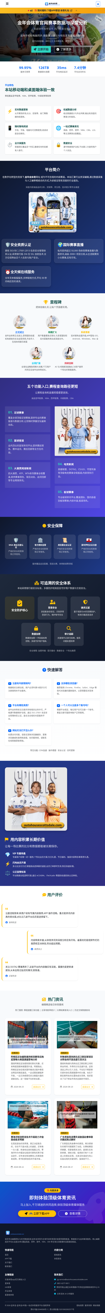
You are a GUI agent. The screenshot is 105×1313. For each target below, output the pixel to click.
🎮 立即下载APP (39, 1213)
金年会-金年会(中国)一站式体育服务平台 (27, 1305)
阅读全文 (37, 1087)
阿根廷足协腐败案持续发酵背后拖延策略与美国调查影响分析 (27, 1058)
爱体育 (7, 1283)
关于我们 (8, 1262)
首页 (6, 1255)
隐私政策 (80, 1305)
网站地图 (96, 1305)
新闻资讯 (64, 1053)
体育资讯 (15, 1053)
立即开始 (43, 49)
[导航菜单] (7, 4)
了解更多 (65, 49)
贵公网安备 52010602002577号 (62, 1309)
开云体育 (8, 1291)
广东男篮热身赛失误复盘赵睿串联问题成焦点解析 (76, 1138)
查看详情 (74, 1213)
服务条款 (88, 1305)
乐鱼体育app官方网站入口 (15, 1279)
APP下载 (8, 1258)
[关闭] (76, 10)
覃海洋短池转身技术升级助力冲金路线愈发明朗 (27, 1138)
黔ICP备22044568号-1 (39, 1309)
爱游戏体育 (9, 1295)
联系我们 (8, 1266)
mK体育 (8, 1287)
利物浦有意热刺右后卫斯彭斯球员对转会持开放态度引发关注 (76, 1058)
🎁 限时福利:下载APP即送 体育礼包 (52, 10)
